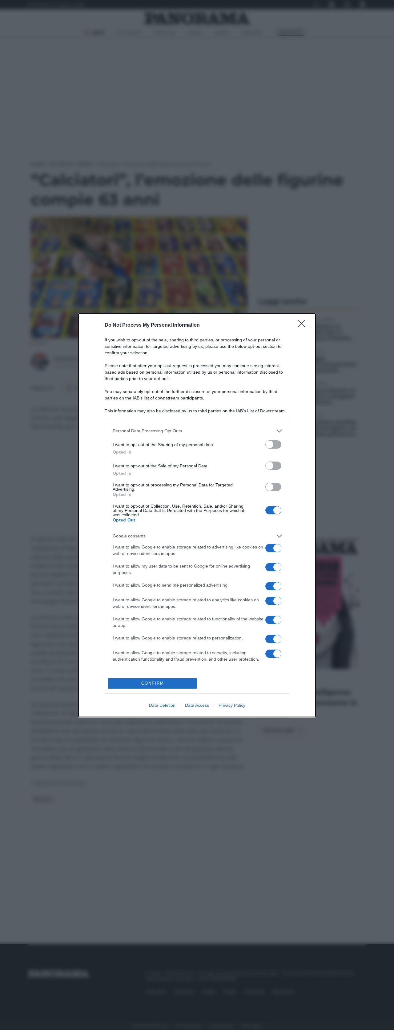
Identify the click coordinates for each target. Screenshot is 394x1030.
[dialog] (197, 515)
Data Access (197, 705)
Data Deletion (162, 705)
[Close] (303, 325)
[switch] (273, 444)
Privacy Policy (232, 705)
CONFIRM (152, 683)
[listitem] (197, 431)
